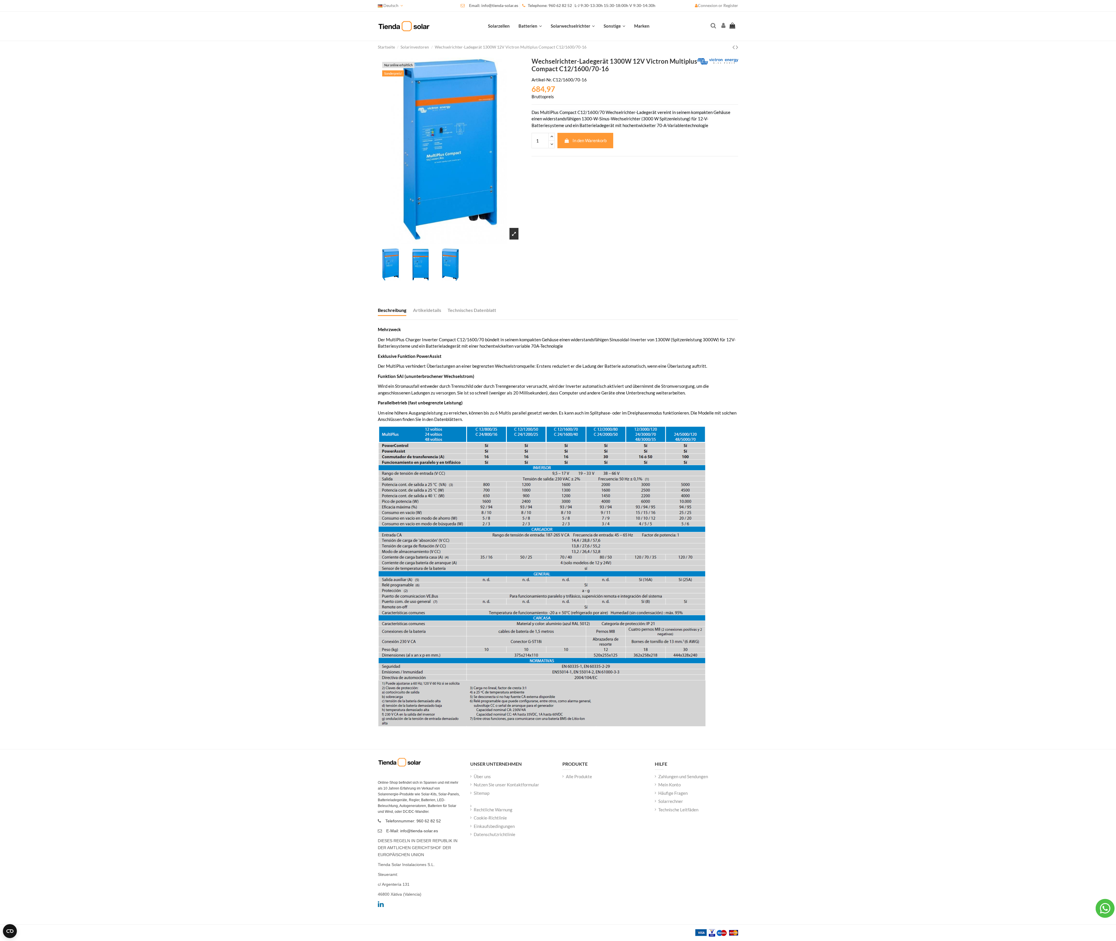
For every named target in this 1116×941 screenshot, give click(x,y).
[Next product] (737, 47)
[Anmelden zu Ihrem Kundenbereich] (722, 26)
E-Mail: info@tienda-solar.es (412, 830)
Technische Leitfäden (678, 809)
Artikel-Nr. (542, 79)
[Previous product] (734, 47)
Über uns (482, 776)
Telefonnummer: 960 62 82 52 (413, 821)
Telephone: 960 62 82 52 (550, 5)
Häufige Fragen (673, 793)
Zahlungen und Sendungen (683, 776)
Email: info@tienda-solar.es (493, 5)
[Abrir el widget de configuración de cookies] (10, 931)
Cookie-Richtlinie (490, 817)
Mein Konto (669, 784)
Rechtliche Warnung (493, 809)
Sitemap (481, 793)
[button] (614, 26)
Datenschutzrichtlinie (494, 834)
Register (730, 5)
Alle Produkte (579, 776)
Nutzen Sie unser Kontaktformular (506, 784)
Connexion (708, 5)
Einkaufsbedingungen (494, 826)
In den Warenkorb (590, 140)
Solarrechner (670, 801)
